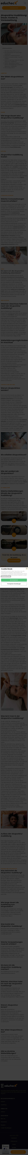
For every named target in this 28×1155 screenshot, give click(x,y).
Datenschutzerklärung (6, 576)
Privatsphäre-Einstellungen (14, 583)
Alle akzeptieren (14, 580)
